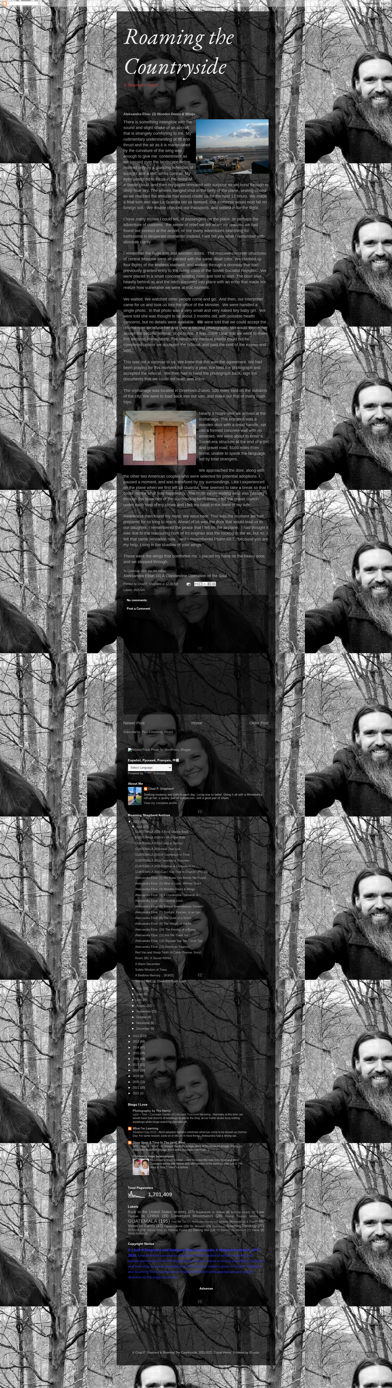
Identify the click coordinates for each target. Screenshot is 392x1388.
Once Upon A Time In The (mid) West (159, 1142)
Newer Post (134, 723)
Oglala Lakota (173, 1226)
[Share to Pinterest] (213, 584)
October (142, 1017)
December (143, 1028)
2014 (136, 1047)
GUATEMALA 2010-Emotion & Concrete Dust (165, 866)
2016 (136, 1059)
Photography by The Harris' (152, 1110)
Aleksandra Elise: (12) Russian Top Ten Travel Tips (169, 941)
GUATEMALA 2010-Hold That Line (157, 849)
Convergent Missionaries (192, 1216)
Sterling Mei (201, 1230)
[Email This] (196, 584)
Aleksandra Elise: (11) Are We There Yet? (162, 935)
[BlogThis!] (200, 584)
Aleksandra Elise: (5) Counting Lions (159, 900)
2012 (136, 1036)
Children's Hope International (153, 1156)
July (139, 1000)
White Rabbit (136, 1233)
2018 (136, 1070)
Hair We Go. (178, 1221)
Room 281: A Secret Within (153, 958)
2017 (136, 1064)
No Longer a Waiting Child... (168, 1160)
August (141, 1005)
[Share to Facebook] (209, 584)
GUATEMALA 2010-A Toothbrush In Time (162, 854)
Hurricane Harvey (203, 1221)
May (139, 988)
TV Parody (223, 1230)
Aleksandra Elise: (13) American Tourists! (162, 946)
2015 (136, 1053)
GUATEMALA (142, 1221)
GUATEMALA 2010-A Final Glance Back (161, 831)
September (144, 1011)
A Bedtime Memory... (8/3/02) (154, 975)
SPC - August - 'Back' (146, 1146)
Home (196, 723)
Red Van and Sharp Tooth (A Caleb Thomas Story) (168, 952)
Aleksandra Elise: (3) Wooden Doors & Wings (165, 889)
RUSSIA (139, 590)
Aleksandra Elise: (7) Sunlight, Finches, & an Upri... (169, 912)
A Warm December (147, 964)
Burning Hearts (240, 1212)
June (140, 994)
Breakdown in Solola (210, 1212)
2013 (136, 1041)
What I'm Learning (145, 1128)
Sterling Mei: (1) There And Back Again (160, 981)
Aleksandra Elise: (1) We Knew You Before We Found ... (172, 878)
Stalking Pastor (177, 1230)
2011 (136, 822)
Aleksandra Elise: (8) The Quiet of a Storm (163, 918)
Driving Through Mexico (241, 1216)
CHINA (153, 1216)
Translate (159, 773)
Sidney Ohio (154, 1230)
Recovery (217, 1226)
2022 (136, 1093)
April (139, 826)
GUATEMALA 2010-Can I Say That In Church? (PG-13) (171, 872)
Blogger (254, 1352)
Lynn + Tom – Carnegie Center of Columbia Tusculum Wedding (172, 1114)
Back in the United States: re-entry (157, 1212)
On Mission (197, 1226)
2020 (136, 1082)
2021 (136, 1087)
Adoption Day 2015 (145, 1132)
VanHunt (240, 1230)
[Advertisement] (162, 1315)
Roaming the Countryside (178, 50)
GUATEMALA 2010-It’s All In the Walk (160, 837)
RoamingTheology (242, 1226)
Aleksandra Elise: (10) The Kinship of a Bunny (165, 929)
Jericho (223, 1221)
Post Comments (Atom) (157, 732)
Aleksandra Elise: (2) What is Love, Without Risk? (168, 883)
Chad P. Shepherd (161, 788)
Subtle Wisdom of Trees (151, 969)
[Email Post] (188, 584)
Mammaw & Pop (244, 1221)
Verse (255, 1230)
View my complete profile (160, 803)
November (143, 1023)
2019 (136, 1076)
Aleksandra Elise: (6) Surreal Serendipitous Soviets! (169, 906)
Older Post (259, 723)
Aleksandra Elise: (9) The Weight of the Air (163, 923)
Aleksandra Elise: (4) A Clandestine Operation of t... (169, 895)
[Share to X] (205, 584)
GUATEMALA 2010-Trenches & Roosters (162, 860)
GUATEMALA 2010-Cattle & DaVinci (159, 843)
